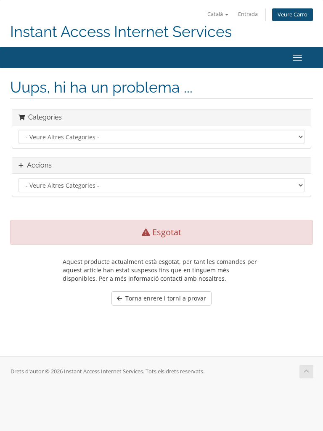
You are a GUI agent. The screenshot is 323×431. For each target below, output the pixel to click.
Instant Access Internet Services (121, 32)
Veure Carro (292, 14)
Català (215, 14)
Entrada (248, 14)
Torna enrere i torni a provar (164, 298)
